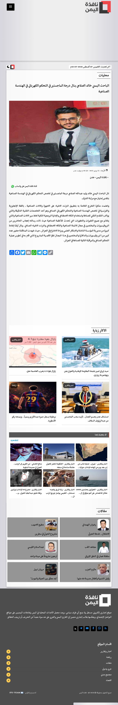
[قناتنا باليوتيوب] (87, 628)
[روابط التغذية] (105, 628)
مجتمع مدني (106, 675)
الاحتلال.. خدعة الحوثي (98, 534)
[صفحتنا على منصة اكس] (75, 628)
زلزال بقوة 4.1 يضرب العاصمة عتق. (41, 371)
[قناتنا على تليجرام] (81, 628)
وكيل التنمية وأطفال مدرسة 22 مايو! (93, 579)
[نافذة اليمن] (98, 7)
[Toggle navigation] (10, 7)
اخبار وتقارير (106, 651)
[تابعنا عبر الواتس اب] (99, 628)
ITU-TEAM (15, 692)
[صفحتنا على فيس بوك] (93, 628)
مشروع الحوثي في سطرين (46, 534)
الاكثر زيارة (99, 330)
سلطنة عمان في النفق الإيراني (97, 556)
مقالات (102, 511)
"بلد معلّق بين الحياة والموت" (44, 579)
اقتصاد (109, 680)
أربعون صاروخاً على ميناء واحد (43, 556)
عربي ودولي (107, 669)
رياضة (109, 657)
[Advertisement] (59, 37)
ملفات (109, 663)
